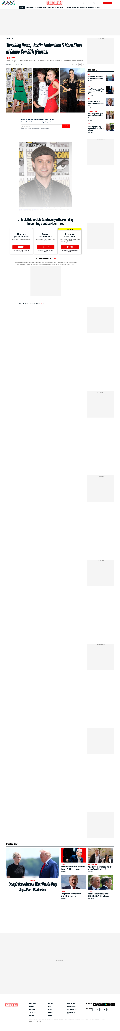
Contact (35, 1019)
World (50, 1009)
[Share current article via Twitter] (76, 64)
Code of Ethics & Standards (66, 1019)
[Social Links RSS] (107, 1009)
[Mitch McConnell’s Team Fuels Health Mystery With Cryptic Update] (110, 93)
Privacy (56, 1019)
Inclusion (77, 1019)
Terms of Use (39, 128)
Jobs (43, 1019)
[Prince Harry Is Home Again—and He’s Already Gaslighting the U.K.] (110, 118)
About (31, 1019)
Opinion (69, 7)
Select (21, 247)
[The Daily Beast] (54, 3)
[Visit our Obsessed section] (14, 3)
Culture (50, 1013)
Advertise (48, 1019)
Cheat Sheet (30, 7)
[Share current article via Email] (80, 64)
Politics (62, 7)
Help (52, 1019)
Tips (40, 1019)
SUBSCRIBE (107, 3)
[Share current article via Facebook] (72, 64)
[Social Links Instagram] (100, 1009)
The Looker (38, 7)
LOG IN (115, 3)
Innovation (83, 7)
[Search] (118, 7)
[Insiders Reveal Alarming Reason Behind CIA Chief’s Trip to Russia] (110, 130)
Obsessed (51, 7)
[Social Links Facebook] (93, 1009)
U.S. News (91, 7)
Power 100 (75, 7)
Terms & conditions (86, 1019)
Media (44, 7)
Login (54, 258)
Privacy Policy (47, 128)
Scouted (97, 7)
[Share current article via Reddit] (83, 64)
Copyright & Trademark (98, 1019)
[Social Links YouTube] (104, 1009)
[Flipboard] (111, 1009)
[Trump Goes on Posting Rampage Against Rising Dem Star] (110, 106)
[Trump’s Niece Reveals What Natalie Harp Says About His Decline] (110, 81)
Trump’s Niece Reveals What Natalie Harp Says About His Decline (32, 887)
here (42, 303)
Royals (57, 7)
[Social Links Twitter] (97, 1009)
